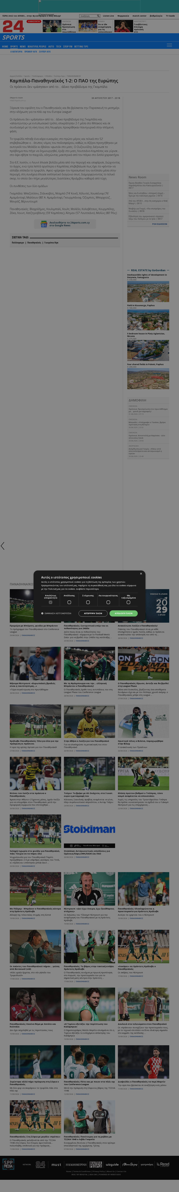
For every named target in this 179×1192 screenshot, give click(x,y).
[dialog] (89, 595)
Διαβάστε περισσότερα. (87, 588)
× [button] (141, 574)
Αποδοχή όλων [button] (123, 613)
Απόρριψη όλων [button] (93, 613)
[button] (56, 613)
